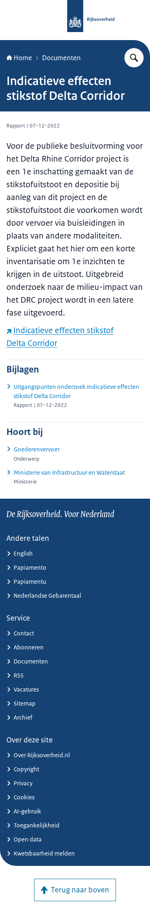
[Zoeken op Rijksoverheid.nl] (134, 57)
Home (23, 57)
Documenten (61, 57)
